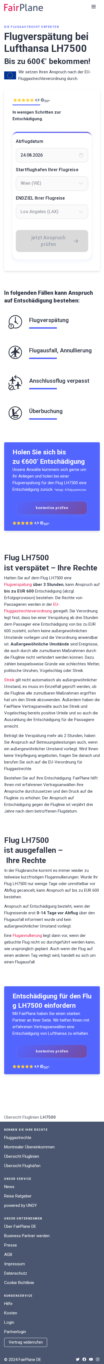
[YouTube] (91, 1359)
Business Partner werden (27, 1235)
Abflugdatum (29, 141)
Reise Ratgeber (18, 1196)
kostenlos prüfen (52, 507)
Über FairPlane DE (20, 1226)
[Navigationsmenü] (93, 6)
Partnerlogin (15, 1331)
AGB (8, 1254)
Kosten (10, 1313)
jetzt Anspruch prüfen (48, 241)
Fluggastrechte (17, 1137)
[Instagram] (97, 1359)
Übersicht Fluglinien (21, 1117)
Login (9, 1322)
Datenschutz (15, 1273)
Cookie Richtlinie (19, 1282)
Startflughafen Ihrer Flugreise (47, 169)
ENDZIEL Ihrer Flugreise (40, 198)
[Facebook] (84, 1359)
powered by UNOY (20, 1205)
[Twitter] (77, 1359)
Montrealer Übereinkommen (29, 1147)
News (9, 1186)
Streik (9, 679)
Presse (10, 1245)
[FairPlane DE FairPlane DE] (23, 7)
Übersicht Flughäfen (22, 1165)
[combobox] (52, 183)
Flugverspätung (18, 584)
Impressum (14, 1263)
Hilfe (8, 1303)
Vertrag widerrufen (26, 1342)
